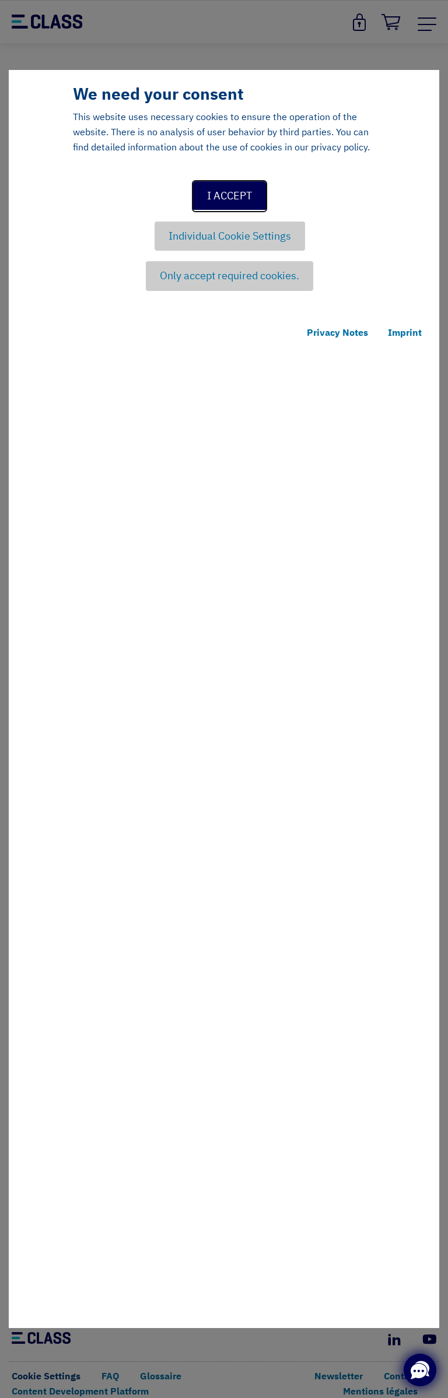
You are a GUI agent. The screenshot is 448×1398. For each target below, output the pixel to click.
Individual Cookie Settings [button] (230, 236)
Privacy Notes (337, 332)
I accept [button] (229, 195)
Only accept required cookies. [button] (229, 275)
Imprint (405, 332)
